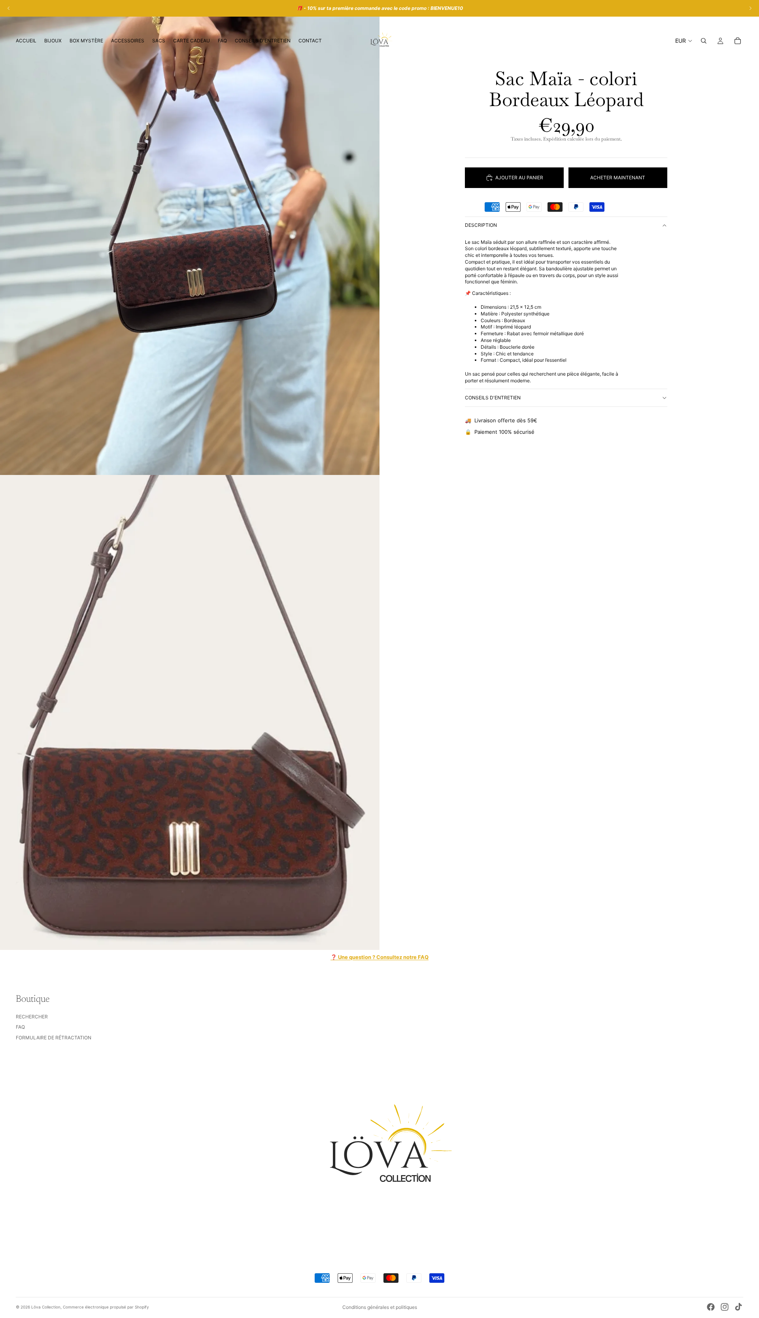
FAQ (20, 1027)
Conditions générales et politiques (379, 1307)
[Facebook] (711, 1307)
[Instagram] (724, 1307)
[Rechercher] (703, 40)
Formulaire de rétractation (53, 1038)
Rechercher (32, 1017)
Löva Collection (45, 1307)
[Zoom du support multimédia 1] (190, 237)
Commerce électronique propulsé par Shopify (106, 1307)
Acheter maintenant (617, 177)
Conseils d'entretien (493, 398)
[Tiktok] (738, 1307)
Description (481, 225)
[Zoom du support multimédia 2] (190, 712)
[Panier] (737, 40)
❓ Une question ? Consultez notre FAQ (379, 957)
